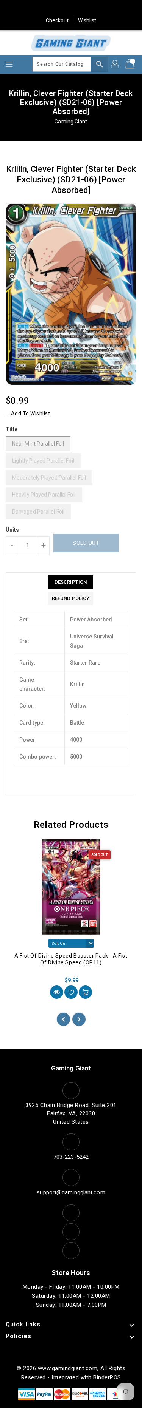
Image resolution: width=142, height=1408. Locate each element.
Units (12, 529)
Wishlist (87, 20)
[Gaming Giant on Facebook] (27, 8)
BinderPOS (107, 1377)
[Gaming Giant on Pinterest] (56, 8)
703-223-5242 (71, 1157)
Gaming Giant (71, 122)
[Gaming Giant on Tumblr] (85, 8)
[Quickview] (56, 992)
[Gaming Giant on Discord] (114, 8)
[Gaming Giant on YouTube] (100, 8)
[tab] (70, 582)
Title (12, 429)
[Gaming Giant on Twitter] (42, 8)
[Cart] (130, 64)
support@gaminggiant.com (71, 1192)
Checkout (57, 20)
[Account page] (115, 64)
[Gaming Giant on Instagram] (71, 8)
